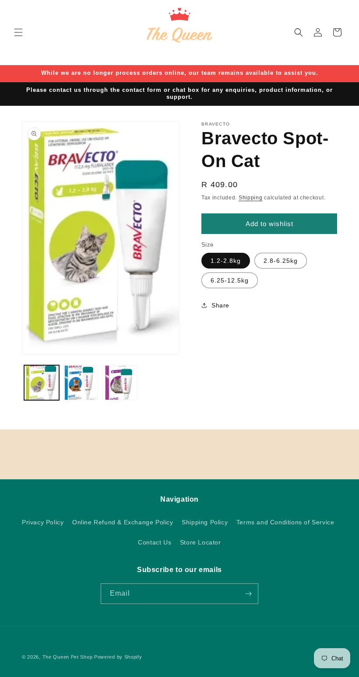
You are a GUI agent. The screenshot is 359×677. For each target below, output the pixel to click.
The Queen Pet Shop (67, 657)
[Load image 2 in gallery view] (81, 382)
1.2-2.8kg (226, 260)
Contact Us (154, 542)
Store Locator (200, 542)
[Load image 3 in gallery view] (119, 382)
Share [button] (220, 305)
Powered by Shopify (118, 657)
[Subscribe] (248, 593)
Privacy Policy (42, 522)
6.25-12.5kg (230, 280)
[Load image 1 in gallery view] (41, 382)
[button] (18, 32)
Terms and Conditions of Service (285, 522)
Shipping (251, 198)
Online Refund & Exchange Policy (122, 522)
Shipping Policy (205, 522)
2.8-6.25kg (281, 260)
